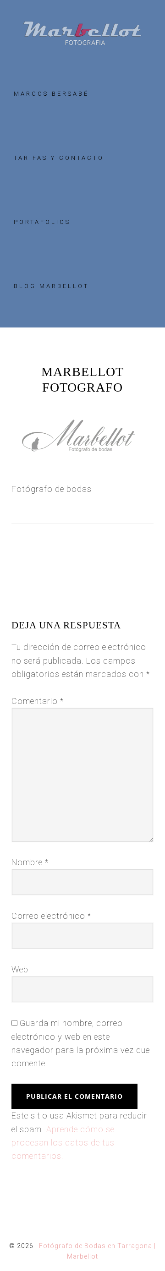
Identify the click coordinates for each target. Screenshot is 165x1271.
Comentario (37, 701)
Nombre (30, 862)
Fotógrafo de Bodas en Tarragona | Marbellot (82, 33)
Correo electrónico (51, 916)
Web (19, 969)
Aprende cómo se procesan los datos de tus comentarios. (63, 1142)
